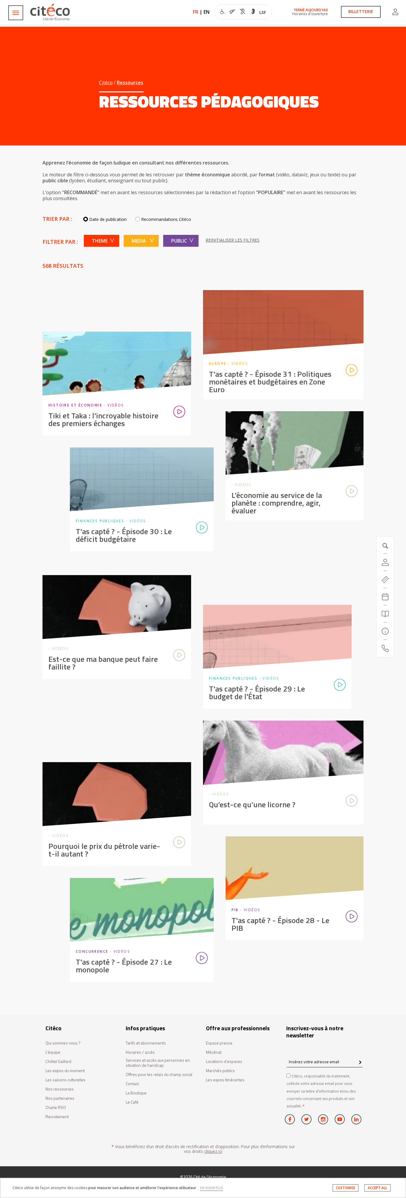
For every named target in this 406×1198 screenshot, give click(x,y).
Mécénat (213, 1052)
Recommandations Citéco (166, 219)
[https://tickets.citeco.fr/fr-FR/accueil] (385, 579)
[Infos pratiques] (385, 631)
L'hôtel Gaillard (58, 1061)
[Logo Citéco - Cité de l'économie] (51, 12)
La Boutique (136, 1093)
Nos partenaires (59, 1098)
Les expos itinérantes (225, 1080)
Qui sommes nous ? (63, 1043)
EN (207, 12)
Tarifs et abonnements (146, 1043)
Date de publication (108, 219)
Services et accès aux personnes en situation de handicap (158, 1063)
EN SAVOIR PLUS (211, 1188)
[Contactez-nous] (385, 648)
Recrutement (57, 1117)
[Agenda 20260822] (385, 596)
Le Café (132, 1102)
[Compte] (395, 12)
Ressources (130, 82)
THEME (100, 241)
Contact (132, 1084)
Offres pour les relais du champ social (159, 1074)
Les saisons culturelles (65, 1080)
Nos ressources (59, 1089)
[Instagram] (323, 1119)
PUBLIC (179, 241)
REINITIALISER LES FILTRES (232, 240)
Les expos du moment (65, 1071)
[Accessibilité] (243, 12)
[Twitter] (306, 1119)
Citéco (106, 82)
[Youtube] (340, 1119)
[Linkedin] (356, 1119)
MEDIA (139, 241)
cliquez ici (213, 1151)
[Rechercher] (385, 614)
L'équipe (52, 1052)
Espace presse (219, 1043)
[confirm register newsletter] (360, 1062)
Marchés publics (220, 1071)
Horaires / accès (140, 1052)
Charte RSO (55, 1107)
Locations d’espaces (224, 1061)
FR (195, 12)
